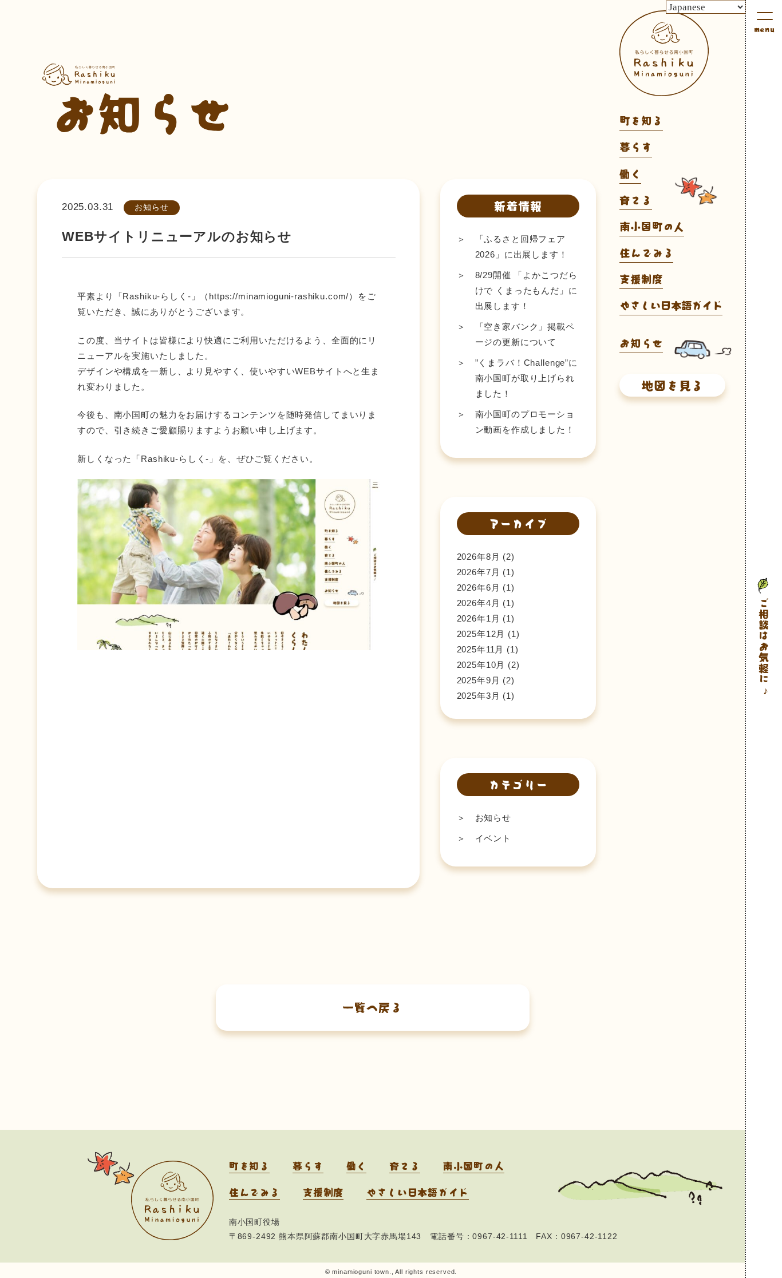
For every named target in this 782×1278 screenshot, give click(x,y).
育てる (635, 199)
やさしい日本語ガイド (670, 305)
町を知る (640, 120)
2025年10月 (481, 665)
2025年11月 (480, 649)
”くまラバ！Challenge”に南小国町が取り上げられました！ (526, 378)
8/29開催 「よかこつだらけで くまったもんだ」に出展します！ (526, 290)
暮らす (635, 146)
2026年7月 (478, 572)
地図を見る (672, 385)
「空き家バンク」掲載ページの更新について (525, 334)
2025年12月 (481, 634)
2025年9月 (478, 680)
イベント (493, 838)
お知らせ (493, 817)
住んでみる (646, 252)
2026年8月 (478, 556)
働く (630, 173)
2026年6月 (478, 587)
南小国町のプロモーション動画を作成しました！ (525, 421)
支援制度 (640, 278)
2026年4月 (478, 603)
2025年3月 (478, 696)
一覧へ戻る (372, 1007)
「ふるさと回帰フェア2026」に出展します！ (521, 246)
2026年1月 (478, 618)
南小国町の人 (651, 226)
